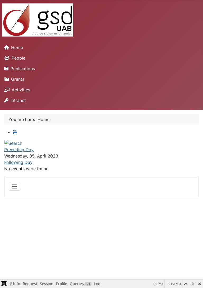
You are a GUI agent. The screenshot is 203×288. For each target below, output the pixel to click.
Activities (21, 89)
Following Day (18, 162)
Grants (17, 79)
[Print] (15, 132)
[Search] (13, 142)
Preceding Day (19, 149)
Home (17, 47)
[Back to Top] (194, 278)
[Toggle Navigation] (14, 187)
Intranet (18, 100)
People (18, 58)
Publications (23, 68)
